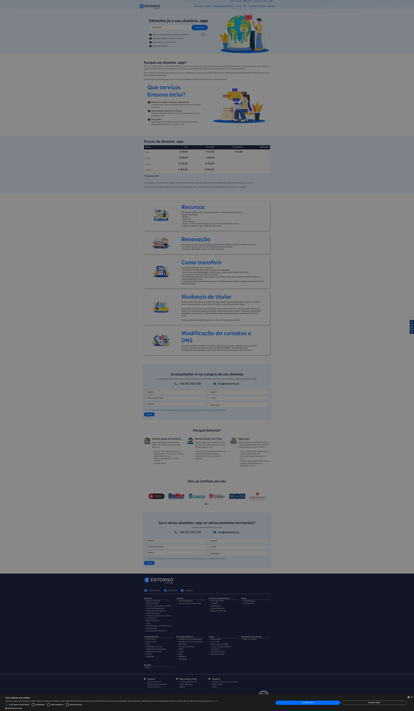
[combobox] (409, 697)
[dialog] (207, 702)
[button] (111, 708)
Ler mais (215, 701)
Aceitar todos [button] (307, 703)
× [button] (411, 697)
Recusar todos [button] (374, 703)
